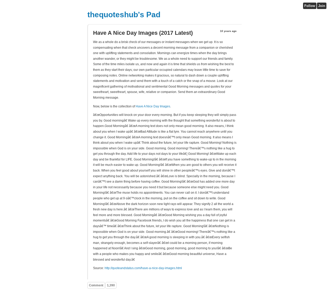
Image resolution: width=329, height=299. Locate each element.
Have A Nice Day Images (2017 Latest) (143, 33)
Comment (96, 285)
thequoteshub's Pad (123, 14)
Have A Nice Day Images (153, 106)
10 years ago (228, 31)
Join (321, 6)
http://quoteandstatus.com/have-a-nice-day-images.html (143, 268)
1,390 (111, 285)
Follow (309, 6)
